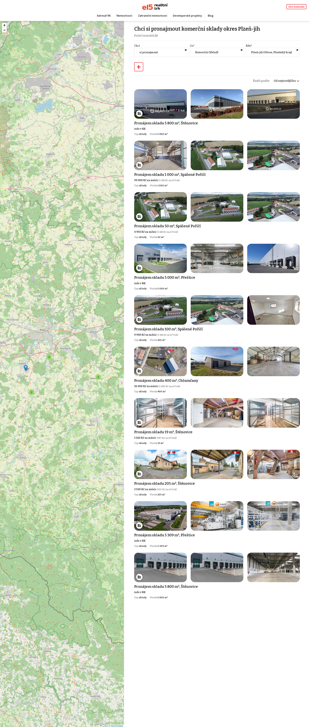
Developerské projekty (187, 15)
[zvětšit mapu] (121, 383)
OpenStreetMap (117, 725)
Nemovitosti (124, 15)
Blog (210, 15)
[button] (49, 357)
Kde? (249, 45)
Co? (192, 45)
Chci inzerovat (296, 6)
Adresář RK (104, 15)
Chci (137, 45)
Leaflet (105, 725)
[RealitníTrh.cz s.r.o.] (155, 6)
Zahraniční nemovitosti (152, 15)
